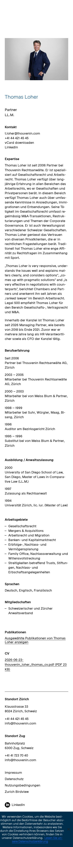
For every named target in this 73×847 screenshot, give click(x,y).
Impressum (13, 772)
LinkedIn (18, 804)
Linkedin (11, 147)
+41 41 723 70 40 (16, 755)
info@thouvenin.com (20, 723)
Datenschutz (14, 779)
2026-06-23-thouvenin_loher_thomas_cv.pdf (36, 664)
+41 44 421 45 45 (17, 719)
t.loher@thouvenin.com (22, 133)
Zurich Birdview (17, 792)
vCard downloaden (19, 142)
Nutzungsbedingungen (22, 785)
